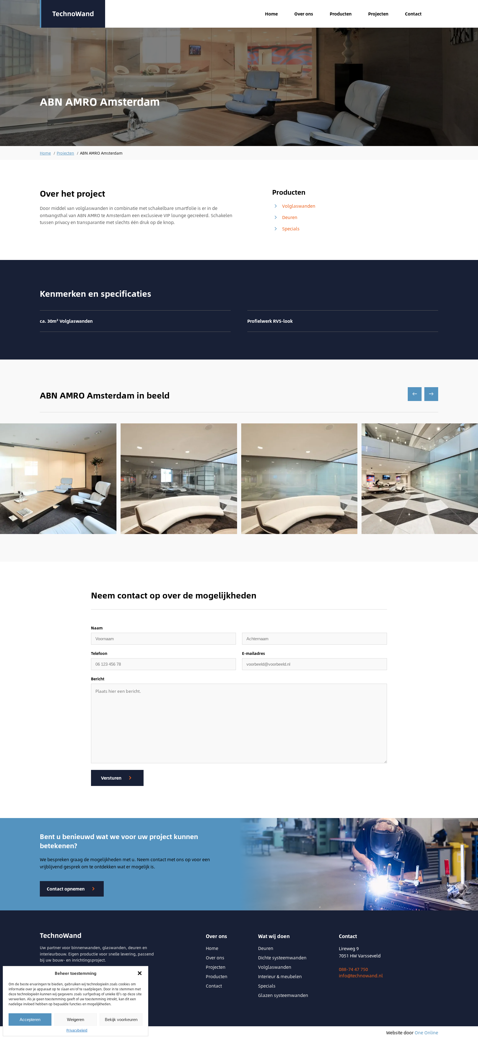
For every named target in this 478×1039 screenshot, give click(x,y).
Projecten (378, 14)
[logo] (72, 14)
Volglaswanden (293, 206)
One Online (426, 1032)
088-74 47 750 (353, 969)
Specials (286, 228)
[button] (139, 973)
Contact (413, 14)
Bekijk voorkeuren (121, 1019)
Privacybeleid (76, 1030)
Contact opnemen (66, 889)
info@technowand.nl (361, 976)
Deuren (284, 217)
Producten (341, 14)
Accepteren (30, 1019)
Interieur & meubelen (280, 976)
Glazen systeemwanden (283, 995)
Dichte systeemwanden (282, 957)
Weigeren (75, 1019)
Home (271, 14)
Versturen (111, 778)
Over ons (303, 14)
